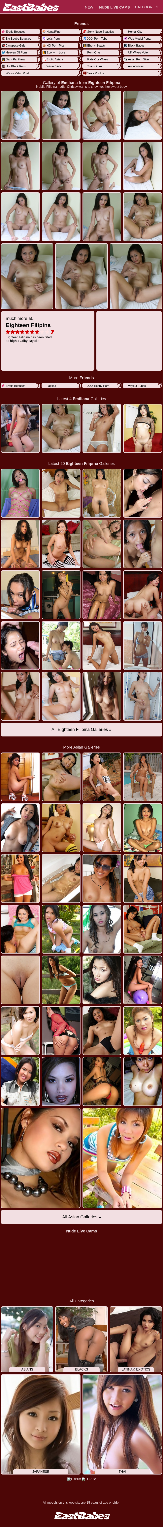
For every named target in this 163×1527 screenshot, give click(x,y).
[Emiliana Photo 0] (20, 115)
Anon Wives (136, 66)
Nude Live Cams (81, 1231)
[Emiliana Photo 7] (142, 166)
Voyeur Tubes (137, 385)
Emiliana (69, 82)
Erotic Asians (55, 59)
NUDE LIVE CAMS (114, 7)
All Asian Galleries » (81, 1216)
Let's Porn (53, 38)
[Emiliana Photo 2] (101, 115)
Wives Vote (54, 66)
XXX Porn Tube (97, 38)
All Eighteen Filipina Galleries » (81, 729)
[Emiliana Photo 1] (61, 115)
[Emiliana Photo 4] (20, 166)
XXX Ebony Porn (98, 385)
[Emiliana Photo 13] (81, 276)
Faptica (51, 385)
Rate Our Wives (97, 59)
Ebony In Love (56, 52)
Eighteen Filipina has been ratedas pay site (29, 329)
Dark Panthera (15, 59)
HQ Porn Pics (56, 45)
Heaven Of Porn (16, 52)
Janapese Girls (15, 45)
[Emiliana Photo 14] (136, 276)
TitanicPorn (94, 66)
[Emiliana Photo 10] (101, 216)
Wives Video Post (17, 73)
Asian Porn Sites (139, 59)
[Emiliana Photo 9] (61, 216)
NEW (89, 7)
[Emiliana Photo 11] (142, 216)
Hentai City (135, 31)
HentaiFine (53, 31)
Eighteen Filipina (104, 82)
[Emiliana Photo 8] (20, 216)
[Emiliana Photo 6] (101, 166)
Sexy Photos (95, 73)
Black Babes (136, 45)
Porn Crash (94, 52)
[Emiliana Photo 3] (142, 115)
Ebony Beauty (96, 45)
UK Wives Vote (138, 52)
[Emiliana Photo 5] (61, 166)
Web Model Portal (139, 38)
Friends (81, 23)
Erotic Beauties (15, 31)
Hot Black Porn (15, 66)
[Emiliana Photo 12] (27, 276)
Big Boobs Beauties (18, 38)
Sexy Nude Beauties (100, 31)
